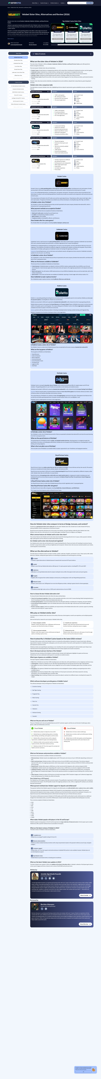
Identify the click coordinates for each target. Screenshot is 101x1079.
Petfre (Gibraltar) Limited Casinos (18, 104)
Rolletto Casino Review (86, 41)
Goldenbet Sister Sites (18, 63)
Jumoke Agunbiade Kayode (16, 44)
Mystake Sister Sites (18, 60)
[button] (61, 54)
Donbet (33, 192)
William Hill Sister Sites (18, 78)
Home (9, 7)
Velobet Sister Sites (18, 57)
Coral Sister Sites (18, 66)
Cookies (84, 1069)
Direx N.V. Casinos (18, 95)
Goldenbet (33, 251)
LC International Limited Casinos (18, 86)
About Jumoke (84, 895)
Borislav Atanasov (33, 44)
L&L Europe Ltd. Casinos (18, 101)
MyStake (33, 391)
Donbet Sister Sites (18, 69)
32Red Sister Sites (18, 75)
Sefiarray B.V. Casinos (18, 107)
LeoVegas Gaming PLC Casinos (18, 98)
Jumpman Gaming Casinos (18, 89)
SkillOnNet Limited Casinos (18, 92)
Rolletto (33, 310)
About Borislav (84, 924)
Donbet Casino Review (58, 41)
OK (83, 1071)
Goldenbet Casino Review (71, 41)
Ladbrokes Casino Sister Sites (18, 72)
